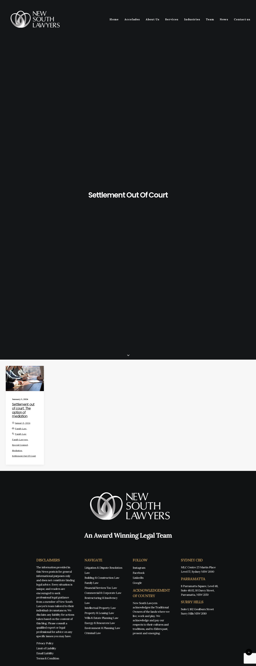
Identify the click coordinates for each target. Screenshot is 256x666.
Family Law (20, 428)
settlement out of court (24, 456)
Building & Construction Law (101, 578)
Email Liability (44, 653)
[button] (25, 378)
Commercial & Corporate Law (102, 593)
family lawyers (20, 439)
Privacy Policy (44, 643)
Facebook (139, 573)
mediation (17, 450)
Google (137, 583)
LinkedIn (138, 578)
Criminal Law (92, 633)
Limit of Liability (46, 648)
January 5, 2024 (22, 423)
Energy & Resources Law (99, 623)
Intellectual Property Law (100, 608)
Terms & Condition (47, 658)
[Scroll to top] (249, 652)
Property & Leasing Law (99, 613)
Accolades (132, 19)
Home (114, 19)
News (224, 19)
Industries (192, 19)
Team (210, 19)
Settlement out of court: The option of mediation (23, 410)
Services (171, 19)
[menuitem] (115, 19)
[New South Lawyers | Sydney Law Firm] (34, 19)
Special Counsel (20, 445)
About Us (152, 19)
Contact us (242, 19)
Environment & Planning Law (102, 628)
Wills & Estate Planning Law (101, 618)
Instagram (139, 567)
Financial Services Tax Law (100, 588)
